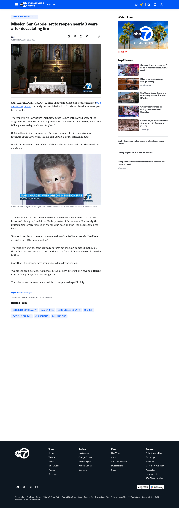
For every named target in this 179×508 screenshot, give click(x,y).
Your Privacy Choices (34, 497)
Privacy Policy (20, 497)
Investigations (117, 466)
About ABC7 (151, 462)
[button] (16, 4)
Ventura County (85, 466)
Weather (52, 457)
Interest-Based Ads (102, 497)
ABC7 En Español (119, 462)
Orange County (85, 457)
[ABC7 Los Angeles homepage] (32, 5)
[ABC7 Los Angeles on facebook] (17, 487)
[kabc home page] (22, 453)
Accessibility (151, 470)
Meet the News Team (155, 466)
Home (51, 453)
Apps (113, 457)
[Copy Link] (99, 36)
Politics (51, 470)
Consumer (53, 474)
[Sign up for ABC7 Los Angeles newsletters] (36, 487)
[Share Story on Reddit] (81, 36)
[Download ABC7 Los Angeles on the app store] (143, 487)
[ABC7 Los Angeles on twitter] (24, 487)
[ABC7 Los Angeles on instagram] (30, 487)
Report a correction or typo (21, 292)
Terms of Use (88, 497)
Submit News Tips (154, 453)
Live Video (115, 453)
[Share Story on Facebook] (69, 36)
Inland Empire (84, 462)
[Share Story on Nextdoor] (87, 36)
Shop (113, 470)
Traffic (51, 462)
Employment (151, 474)
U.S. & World (53, 466)
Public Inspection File (118, 497)
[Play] (143, 35)
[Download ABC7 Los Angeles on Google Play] (157, 487)
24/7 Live (51, 4)
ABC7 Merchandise (154, 478)
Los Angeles (83, 453)
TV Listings (150, 457)
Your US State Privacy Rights (72, 497)
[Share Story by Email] (93, 36)
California (82, 470)
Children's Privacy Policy (51, 497)
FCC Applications (134, 497)
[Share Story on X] (75, 36)
